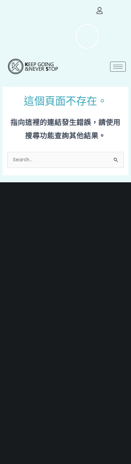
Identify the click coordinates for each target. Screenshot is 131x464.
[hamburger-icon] (118, 67)
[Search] (77, 36)
